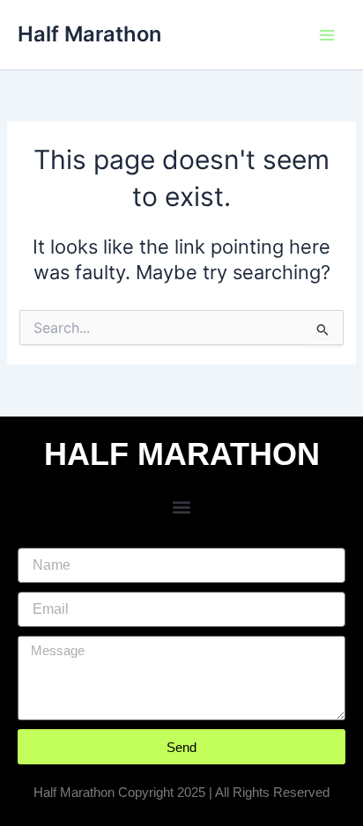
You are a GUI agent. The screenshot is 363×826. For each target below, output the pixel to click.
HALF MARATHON (182, 454)
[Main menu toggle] (326, 35)
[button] (181, 506)
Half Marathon (89, 34)
